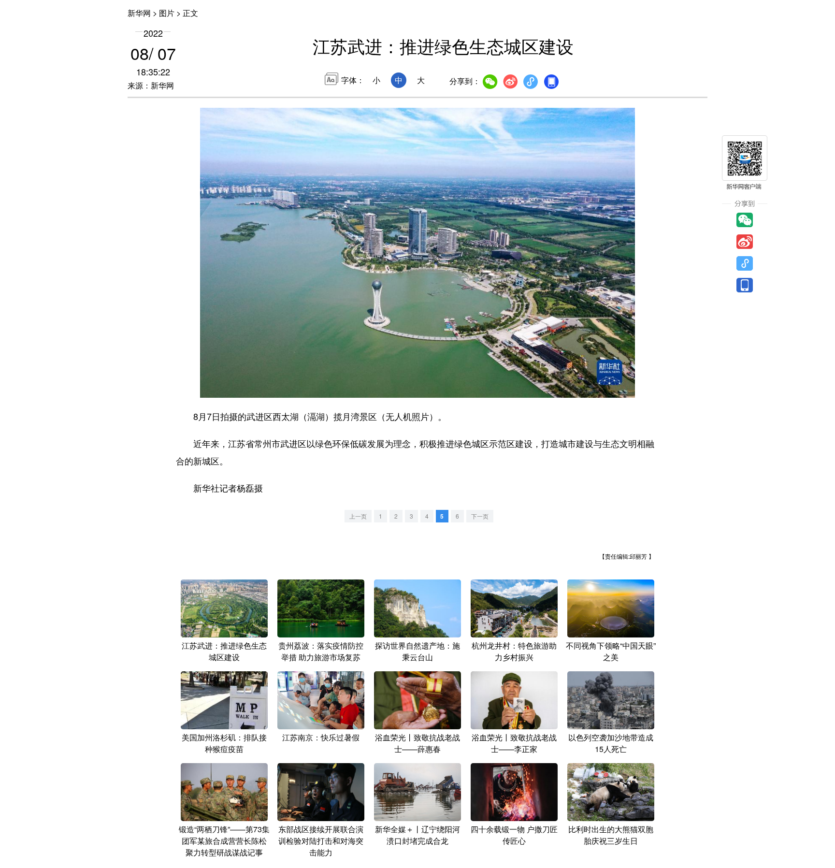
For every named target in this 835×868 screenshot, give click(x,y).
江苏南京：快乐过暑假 (321, 737)
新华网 (139, 12)
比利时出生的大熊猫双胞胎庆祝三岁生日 (610, 835)
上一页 (358, 516)
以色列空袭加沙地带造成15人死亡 (610, 743)
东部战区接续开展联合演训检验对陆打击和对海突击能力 (320, 841)
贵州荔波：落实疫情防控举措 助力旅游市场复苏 (320, 651)
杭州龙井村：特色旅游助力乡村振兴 (514, 651)
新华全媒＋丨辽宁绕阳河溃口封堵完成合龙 (417, 835)
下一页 (480, 516)
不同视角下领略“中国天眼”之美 (611, 651)
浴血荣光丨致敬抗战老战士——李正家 (514, 743)
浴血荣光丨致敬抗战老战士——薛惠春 (417, 743)
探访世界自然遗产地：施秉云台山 (417, 651)
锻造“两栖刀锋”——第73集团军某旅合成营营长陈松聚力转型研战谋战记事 (224, 841)
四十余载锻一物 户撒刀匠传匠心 (514, 835)
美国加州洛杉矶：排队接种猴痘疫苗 (224, 743)
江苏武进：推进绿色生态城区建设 (224, 651)
